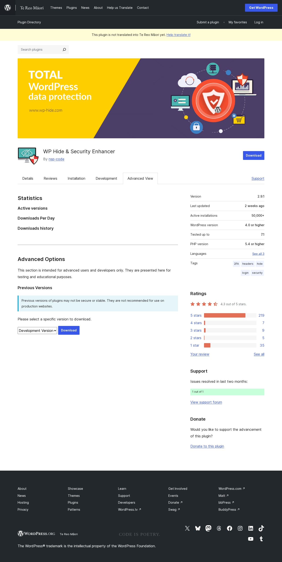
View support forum (206, 402)
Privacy (23, 509)
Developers (126, 502)
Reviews (50, 178)
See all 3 (258, 253)
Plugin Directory (29, 22)
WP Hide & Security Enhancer (79, 151)
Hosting (23, 502)
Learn (122, 488)
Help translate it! (179, 35)
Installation (76, 178)
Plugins (73, 502)
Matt (224, 495)
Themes (74, 495)
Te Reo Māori (69, 534)
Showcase (75, 488)
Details (27, 178)
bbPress (226, 502)
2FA (236, 263)
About (22, 488)
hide (260, 263)
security (257, 272)
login (245, 272)
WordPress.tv (129, 509)
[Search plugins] (64, 49)
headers (247, 263)
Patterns (74, 509)
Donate (175, 502)
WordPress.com (232, 488)
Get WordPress (261, 7)
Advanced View (140, 178)
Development (106, 178)
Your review (199, 354)
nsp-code (56, 159)
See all (259, 354)
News (22, 495)
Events (173, 495)
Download (254, 155)
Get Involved (177, 488)
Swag (174, 509)
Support (258, 178)
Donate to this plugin (207, 446)
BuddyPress (229, 509)
